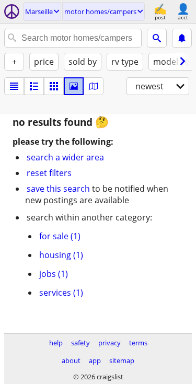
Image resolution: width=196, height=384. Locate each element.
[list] (14, 86)
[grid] (54, 86)
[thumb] (34, 86)
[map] (93, 86)
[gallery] (74, 86)
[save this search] (182, 38)
